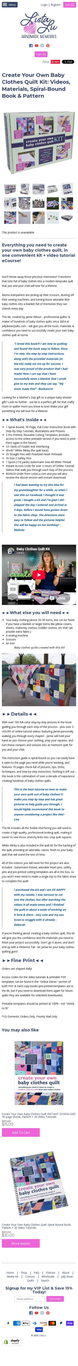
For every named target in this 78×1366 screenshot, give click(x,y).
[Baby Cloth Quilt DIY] (53, 189)
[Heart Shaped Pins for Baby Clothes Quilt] (53, 217)
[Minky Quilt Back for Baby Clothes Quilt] (24, 217)
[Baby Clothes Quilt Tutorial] (10, 203)
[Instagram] (42, 46)
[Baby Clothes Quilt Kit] (10, 189)
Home (10, 1272)
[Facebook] (31, 46)
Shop (24, 1272)
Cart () (69, 5)
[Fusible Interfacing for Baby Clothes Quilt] (38, 217)
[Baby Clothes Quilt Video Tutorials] (24, 203)
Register (56, 5)
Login (44, 5)
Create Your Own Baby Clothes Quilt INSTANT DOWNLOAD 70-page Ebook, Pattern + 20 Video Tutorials (39, 1115)
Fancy (46, 61)
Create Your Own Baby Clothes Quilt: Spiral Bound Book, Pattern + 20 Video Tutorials (36, 1226)
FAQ (36, 1272)
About (65, 1272)
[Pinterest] (48, 46)
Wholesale (48, 1276)
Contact (30, 1276)
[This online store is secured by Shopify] (11, 1345)
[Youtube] (36, 46)
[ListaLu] (39, 25)
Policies (50, 1272)
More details (21, 1243)
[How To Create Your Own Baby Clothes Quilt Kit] (67, 189)
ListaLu (42, 1335)
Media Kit (12, 1276)
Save (57, 61)
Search (45, 1280)
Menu (12, 5)
